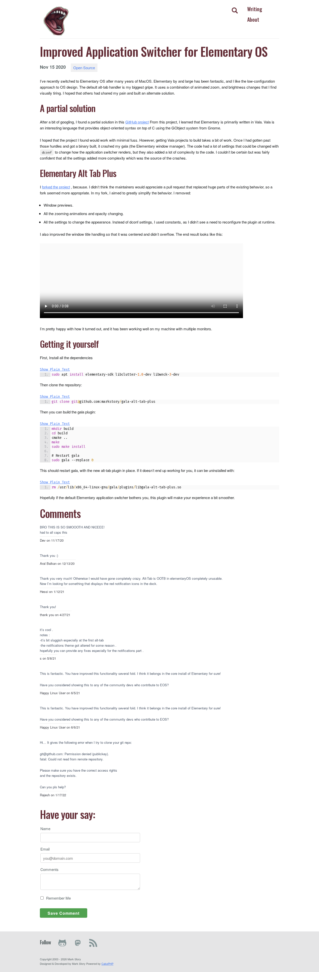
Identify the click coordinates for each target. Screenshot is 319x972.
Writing (254, 9)
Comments (49, 869)
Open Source (84, 67)
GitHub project (137, 121)
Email (45, 849)
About (253, 19)
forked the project (56, 186)
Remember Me (58, 898)
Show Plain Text (55, 369)
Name (45, 828)
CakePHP (107, 964)
